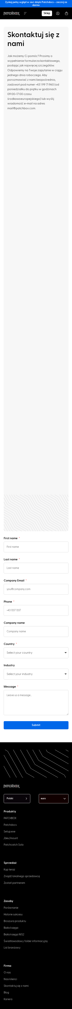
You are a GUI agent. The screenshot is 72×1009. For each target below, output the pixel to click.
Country (9, 643)
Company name (14, 622)
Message (10, 686)
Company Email (14, 580)
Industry (9, 665)
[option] (5, 1000)
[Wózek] (66, 13)
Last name (11, 559)
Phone (8, 601)
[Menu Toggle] (25, 13)
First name (11, 538)
